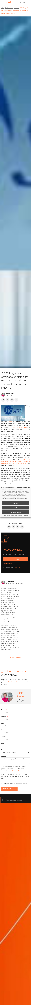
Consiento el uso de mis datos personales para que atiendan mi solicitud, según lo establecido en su (14, 769)
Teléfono (3, 736)
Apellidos (4, 716)
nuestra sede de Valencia (20, 427)
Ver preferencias (15, 512)
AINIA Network (9, 8)
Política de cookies (7, 515)
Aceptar (15, 503)
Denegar (15, 507)
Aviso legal (25, 515)
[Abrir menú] (2, 2)
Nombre (3, 710)
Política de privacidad (17, 515)
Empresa (3, 730)
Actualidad (16, 8)
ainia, (10, 421)
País (2, 743)
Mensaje (3, 756)
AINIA (2, 8)
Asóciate (17, 567)
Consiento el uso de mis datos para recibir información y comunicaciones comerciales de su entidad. (15, 776)
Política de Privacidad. (18, 771)
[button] (22, 2)
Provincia (4, 750)
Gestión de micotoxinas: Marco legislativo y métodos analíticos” (15, 461)
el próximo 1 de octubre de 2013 (17, 463)
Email (3, 723)
